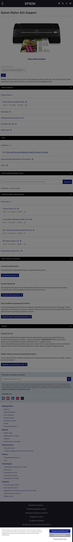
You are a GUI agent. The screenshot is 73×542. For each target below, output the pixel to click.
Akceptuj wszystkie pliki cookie (60, 531)
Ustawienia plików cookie (59, 539)
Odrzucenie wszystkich (60, 535)
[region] (36, 534)
